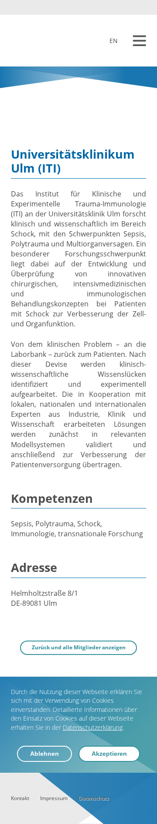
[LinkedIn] (141, 7)
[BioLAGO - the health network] (37, 40)
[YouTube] (129, 7)
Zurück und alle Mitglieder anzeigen (79, 647)
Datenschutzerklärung (93, 727)
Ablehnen (44, 753)
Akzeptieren (109, 753)
